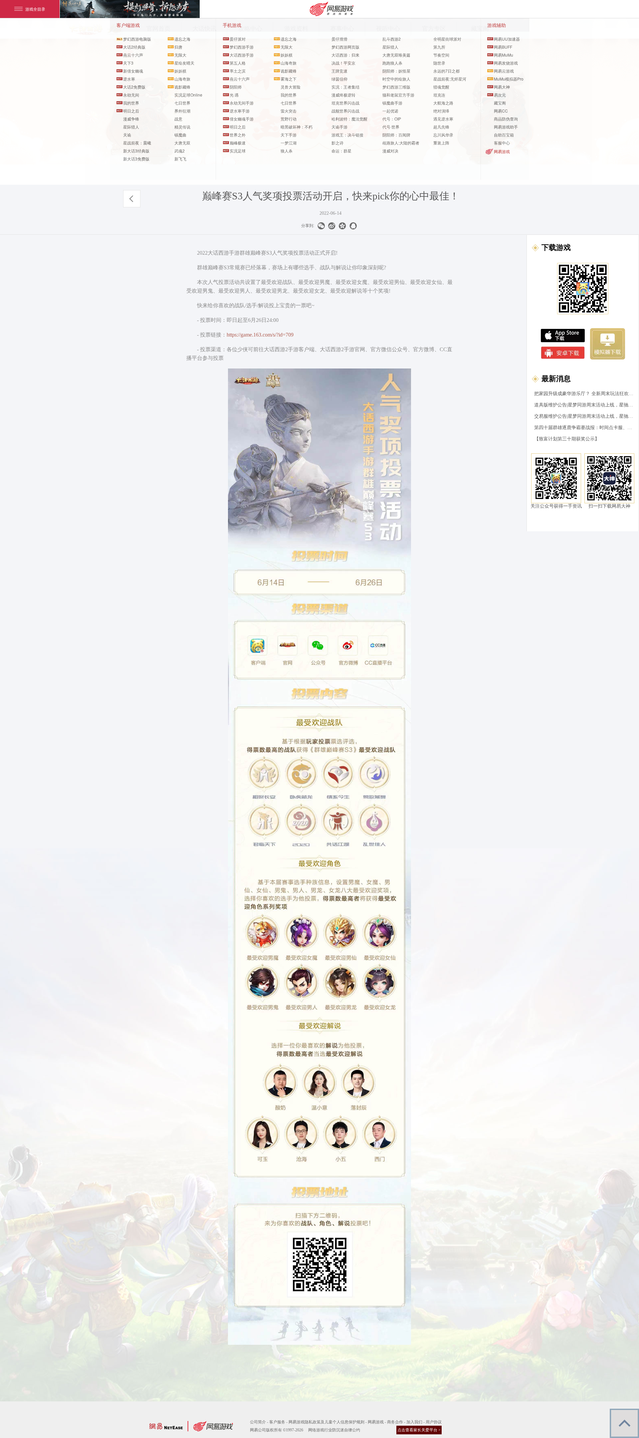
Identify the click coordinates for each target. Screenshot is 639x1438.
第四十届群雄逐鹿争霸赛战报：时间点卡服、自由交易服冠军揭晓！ (584, 427)
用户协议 (434, 1422)
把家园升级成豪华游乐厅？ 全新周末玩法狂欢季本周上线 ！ (584, 393)
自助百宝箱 (504, 134)
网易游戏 (502, 151)
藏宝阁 (500, 103)
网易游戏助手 (506, 126)
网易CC (501, 111)
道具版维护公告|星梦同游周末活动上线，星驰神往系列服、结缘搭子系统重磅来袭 (584, 404)
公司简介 (258, 1422)
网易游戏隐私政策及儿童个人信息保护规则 (326, 1422)
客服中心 (502, 142)
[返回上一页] (131, 198)
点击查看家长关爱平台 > (419, 1430)
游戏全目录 (35, 9)
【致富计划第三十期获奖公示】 (566, 438)
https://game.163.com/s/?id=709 (261, 335)
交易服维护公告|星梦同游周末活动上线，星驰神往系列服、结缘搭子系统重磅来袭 (584, 416)
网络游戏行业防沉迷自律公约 (334, 1430)
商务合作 (395, 1422)
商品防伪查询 (506, 118)
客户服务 (277, 1422)
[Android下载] (563, 352)
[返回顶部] (624, 1423)
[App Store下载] (563, 335)
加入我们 (414, 1422)
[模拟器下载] (607, 344)
